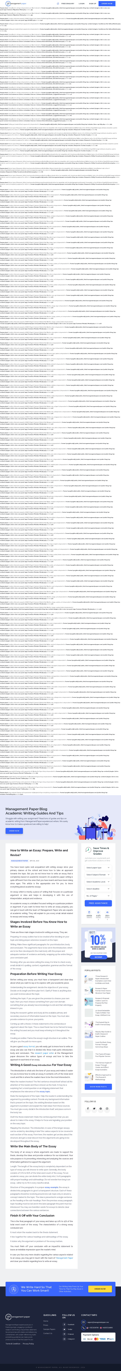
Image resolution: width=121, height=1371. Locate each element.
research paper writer (44, 1053)
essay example (51, 1187)
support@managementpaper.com (98, 1322)
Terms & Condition (13, 1344)
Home (45, 1321)
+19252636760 (93, 1328)
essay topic (45, 1091)
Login (81, 3)
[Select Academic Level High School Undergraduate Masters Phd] (98, 882)
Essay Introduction (41, 1065)
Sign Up (92, 3)
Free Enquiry (67, 3)
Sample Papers (49, 1329)
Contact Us (47, 1333)
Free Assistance (98, 903)
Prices (45, 1325)
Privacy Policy (28, 1344)
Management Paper (64, 1258)
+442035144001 (107, 1328)
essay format (29, 1046)
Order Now (107, 3)
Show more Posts (98, 1087)
